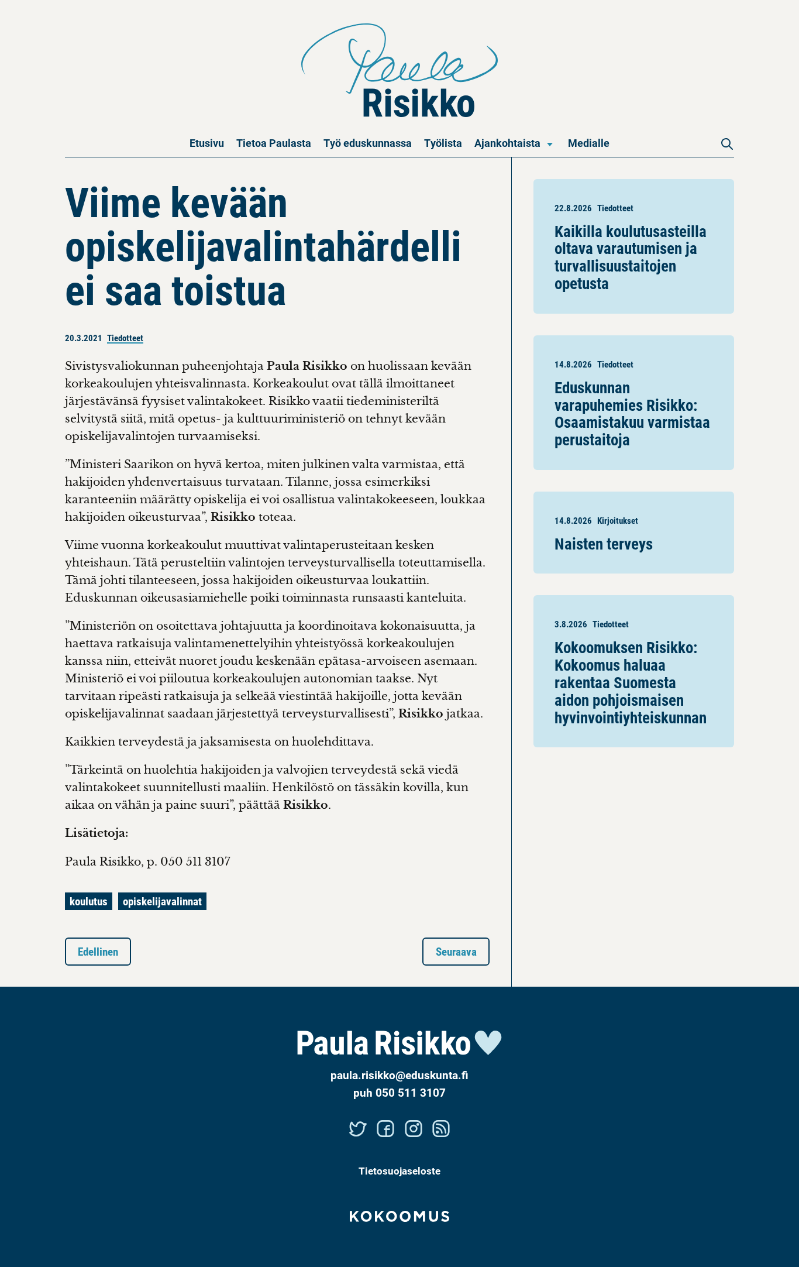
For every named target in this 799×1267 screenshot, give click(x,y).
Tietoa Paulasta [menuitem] (273, 143)
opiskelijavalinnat (162, 901)
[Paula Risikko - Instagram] (413, 1128)
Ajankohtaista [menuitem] (507, 143)
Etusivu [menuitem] (207, 143)
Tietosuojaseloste (399, 1170)
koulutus (89, 901)
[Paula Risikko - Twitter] (358, 1128)
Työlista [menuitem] (443, 143)
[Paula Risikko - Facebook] (385, 1128)
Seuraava (456, 951)
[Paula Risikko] (400, 70)
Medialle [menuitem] (588, 143)
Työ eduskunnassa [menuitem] (367, 143)
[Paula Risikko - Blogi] (442, 1128)
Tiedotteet (125, 338)
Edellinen (98, 951)
